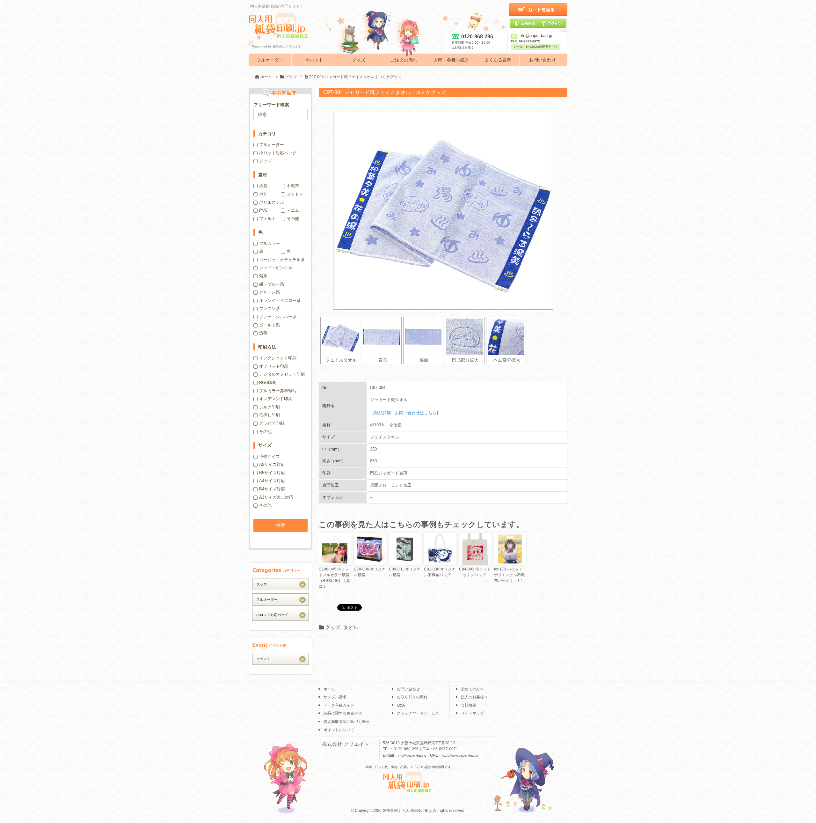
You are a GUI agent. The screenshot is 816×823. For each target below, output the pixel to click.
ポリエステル (271, 202)
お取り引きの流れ (412, 697)
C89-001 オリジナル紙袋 (404, 572)
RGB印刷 (267, 382)
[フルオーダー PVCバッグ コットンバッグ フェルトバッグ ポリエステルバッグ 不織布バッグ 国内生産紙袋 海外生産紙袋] (280, 599)
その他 (293, 218)
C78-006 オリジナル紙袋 (369, 572)
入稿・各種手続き (451, 59)
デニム (293, 210)
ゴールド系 (269, 325)
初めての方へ (472, 689)
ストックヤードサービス (418, 713)
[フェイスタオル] (340, 337)
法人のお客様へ (474, 697)
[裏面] (423, 337)
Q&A (401, 705)
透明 (263, 333)
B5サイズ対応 (272, 472)
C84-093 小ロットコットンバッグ (475, 572)
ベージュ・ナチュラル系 (282, 259)
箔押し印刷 (269, 415)
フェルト (267, 218)
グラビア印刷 (271, 423)
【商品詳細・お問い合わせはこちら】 (405, 412)
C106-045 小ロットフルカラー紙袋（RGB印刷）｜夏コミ (334, 578)
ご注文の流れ (403, 59)
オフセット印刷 (273, 366)
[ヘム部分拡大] (506, 337)
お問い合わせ (542, 59)
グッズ (358, 59)
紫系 (263, 276)
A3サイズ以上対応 (276, 497)
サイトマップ (472, 713)
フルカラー (269, 243)
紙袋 (263, 185)
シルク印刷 (269, 407)
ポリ (263, 194)
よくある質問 (497, 59)
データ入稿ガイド (339, 705)
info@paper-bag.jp (535, 35)
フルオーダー (270, 59)
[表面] (381, 337)
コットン (295, 194)
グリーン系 (269, 292)
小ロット (314, 59)
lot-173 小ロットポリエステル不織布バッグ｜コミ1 (509, 575)
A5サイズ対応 (272, 464)
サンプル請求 (335, 697)
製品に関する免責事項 (343, 713)
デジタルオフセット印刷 (282, 374)
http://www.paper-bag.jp (460, 755)
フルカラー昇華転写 (277, 390)
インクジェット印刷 (277, 358)
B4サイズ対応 (272, 489)
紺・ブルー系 (271, 284)
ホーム (329, 689)
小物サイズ (269, 456)
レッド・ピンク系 (275, 267)
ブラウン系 (269, 308)
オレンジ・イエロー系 (280, 300)
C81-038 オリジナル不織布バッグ (439, 572)
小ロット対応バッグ (277, 153)
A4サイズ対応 (272, 480)
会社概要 (468, 705)
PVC (263, 210)
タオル (350, 627)
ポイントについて (339, 730)
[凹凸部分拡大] (464, 337)
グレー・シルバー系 (277, 316)
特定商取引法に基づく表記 (346, 721)
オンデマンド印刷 (275, 398)
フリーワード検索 (271, 104)
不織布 (293, 185)
